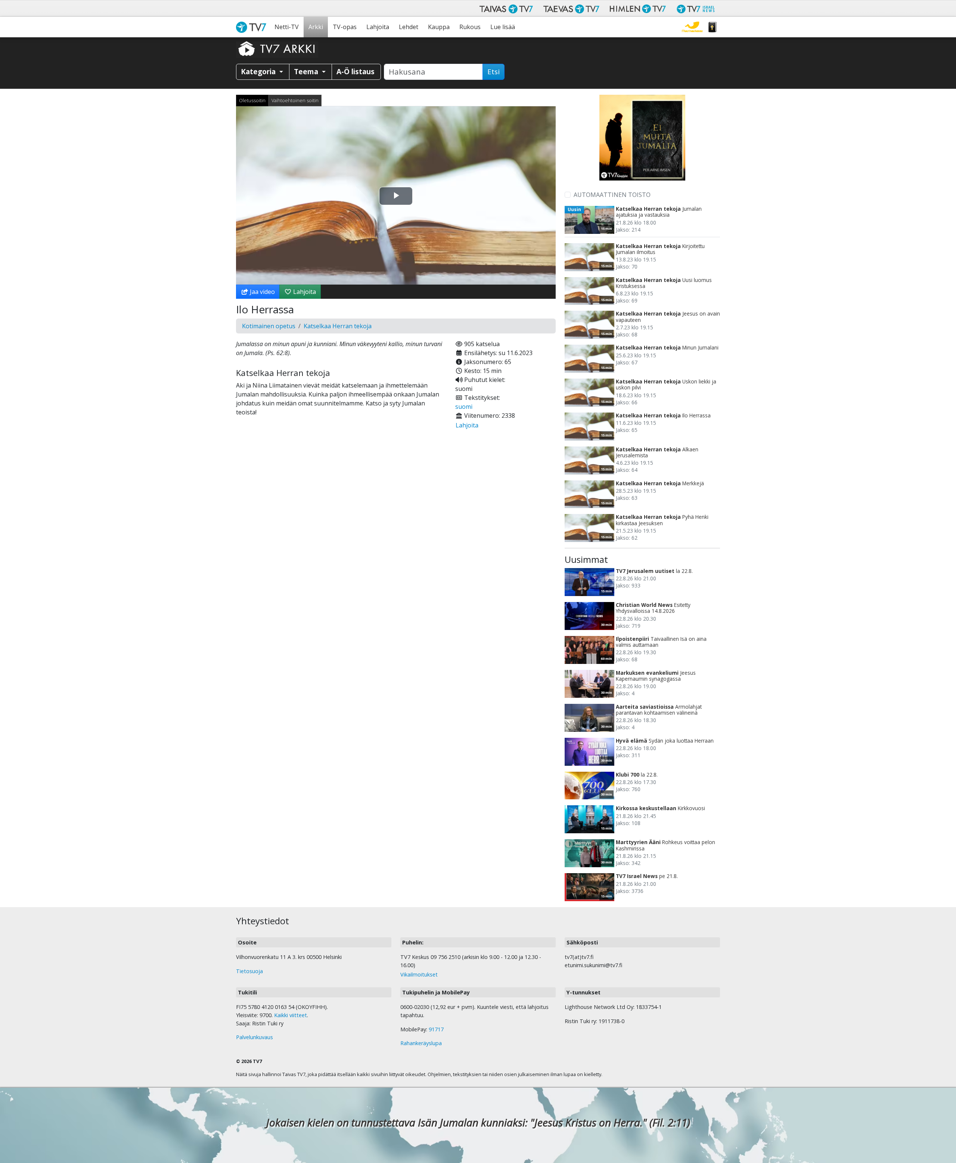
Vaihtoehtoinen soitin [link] (295, 100)
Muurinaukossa (692, 27)
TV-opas (345, 27)
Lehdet (408, 27)
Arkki (315, 27)
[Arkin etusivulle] (277, 48)
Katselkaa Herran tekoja (338, 326)
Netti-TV (286, 27)
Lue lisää (502, 27)
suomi (463, 406)
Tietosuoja (249, 971)
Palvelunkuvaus (254, 1037)
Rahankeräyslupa (421, 1043)
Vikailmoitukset (419, 974)
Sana (712, 27)
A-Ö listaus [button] (355, 71)
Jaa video (261, 292)
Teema (307, 71)
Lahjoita (377, 27)
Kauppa (439, 27)
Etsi (493, 71)
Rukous (470, 27)
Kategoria (259, 71)
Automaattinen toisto (612, 195)
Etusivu (253, 27)
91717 (436, 1029)
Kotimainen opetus (268, 326)
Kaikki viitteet (290, 1015)
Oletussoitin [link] (252, 100)
